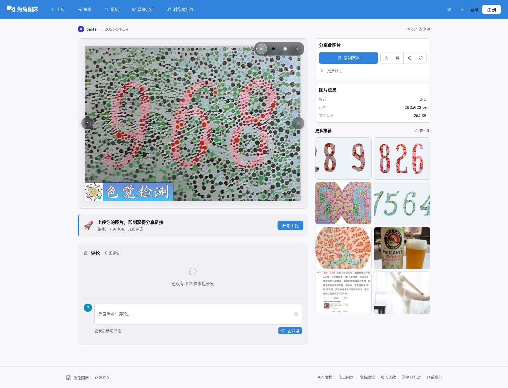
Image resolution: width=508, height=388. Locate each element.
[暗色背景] (273, 49)
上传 (60, 9)
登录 (474, 9)
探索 (87, 9)
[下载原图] (386, 58)
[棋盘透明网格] (297, 49)
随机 (115, 9)
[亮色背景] (285, 49)
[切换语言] (449, 9)
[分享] (409, 58)
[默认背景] (261, 49)
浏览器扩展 (183, 9)
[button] (373, 70)
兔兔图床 (27, 9)
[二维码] (398, 58)
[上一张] (87, 123)
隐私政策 (367, 377)
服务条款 (388, 377)
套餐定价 (146, 9)
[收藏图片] (421, 58)
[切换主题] (462, 9)
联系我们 (434, 377)
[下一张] (298, 123)
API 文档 (325, 377)
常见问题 (346, 377)
